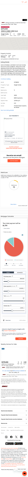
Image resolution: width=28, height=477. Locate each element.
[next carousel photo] (26, 13)
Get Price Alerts (14, 160)
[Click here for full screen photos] (26, 6)
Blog (8, 430)
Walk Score (4, 172)
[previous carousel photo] (2, 13)
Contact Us (10, 427)
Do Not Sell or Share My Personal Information (13, 465)
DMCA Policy (15, 465)
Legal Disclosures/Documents (17, 430)
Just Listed (6, 371)
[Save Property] (22, 2)
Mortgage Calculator (7, 216)
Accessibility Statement (11, 463)
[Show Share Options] (26, 2)
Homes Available (19, 371)
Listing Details (5, 62)
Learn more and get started (14, 148)
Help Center (17, 427)
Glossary (3, 430)
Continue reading (6, 79)
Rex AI (2, 433)
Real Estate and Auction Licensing (9, 448)
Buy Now (21, 338)
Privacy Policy (8, 459)
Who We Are (3, 427)
